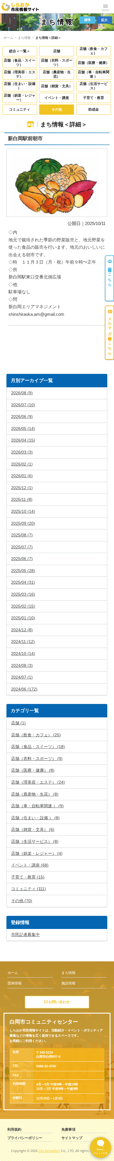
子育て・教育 (93, 98)
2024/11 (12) (23, 641)
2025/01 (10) (23, 618)
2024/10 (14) (23, 653)
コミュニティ (19, 109)
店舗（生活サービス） (94, 86)
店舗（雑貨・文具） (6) (32, 829)
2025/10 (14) (23, 511)
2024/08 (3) (22, 665)
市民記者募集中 (25, 934)
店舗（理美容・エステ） (19, 74)
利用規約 (14, 1130)
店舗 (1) (18, 723)
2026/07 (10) (23, 404)
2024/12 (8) (22, 629)
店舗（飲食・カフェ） (94, 51)
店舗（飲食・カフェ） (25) (36, 735)
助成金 (93, 109)
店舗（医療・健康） (93, 63)
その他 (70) (21, 900)
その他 (56, 109)
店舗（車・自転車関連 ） (93, 74)
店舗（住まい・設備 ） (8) (35, 817)
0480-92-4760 (46, 1066)
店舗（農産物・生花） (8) (34, 794)
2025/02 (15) (23, 606)
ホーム (8, 37)
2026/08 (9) (22, 393)
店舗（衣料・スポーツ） (56, 62)
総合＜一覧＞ (19, 51)
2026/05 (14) (23, 428)
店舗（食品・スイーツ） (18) (38, 746)
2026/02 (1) (22, 464)
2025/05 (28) (23, 570)
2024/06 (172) (24, 689)
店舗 (56, 51)
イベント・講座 (56, 98)
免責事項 (68, 1130)
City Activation (49, 1150)
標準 (87, 20)
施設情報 (68, 983)
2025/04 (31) (23, 582)
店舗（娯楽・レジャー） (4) (37, 853)
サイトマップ (71, 1138)
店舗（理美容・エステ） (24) (38, 782)
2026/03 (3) (22, 452)
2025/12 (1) (22, 487)
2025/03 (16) (23, 594)
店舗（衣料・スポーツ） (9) (37, 758)
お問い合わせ (59, 1002)
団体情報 (15, 983)
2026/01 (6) (22, 475)
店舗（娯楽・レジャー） (19, 97)
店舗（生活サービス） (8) (34, 841)
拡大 (104, 20)
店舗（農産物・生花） (57, 74)
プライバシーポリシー (24, 1138)
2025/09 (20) (23, 523)
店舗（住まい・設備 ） (19, 86)
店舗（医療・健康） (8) (32, 770)
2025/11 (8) (21, 499)
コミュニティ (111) (28, 888)
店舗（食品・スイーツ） (19, 62)
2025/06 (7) (22, 558)
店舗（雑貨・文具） (56, 86)
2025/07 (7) (22, 547)
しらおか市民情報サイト (24, 6)
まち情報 (24, 37)
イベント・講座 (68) (30, 865)
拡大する (57, 183)
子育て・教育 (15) (27, 877)
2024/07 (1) (22, 677)
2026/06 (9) (22, 416)
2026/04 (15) (23, 440)
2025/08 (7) (22, 535)
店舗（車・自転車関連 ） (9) (37, 805)
